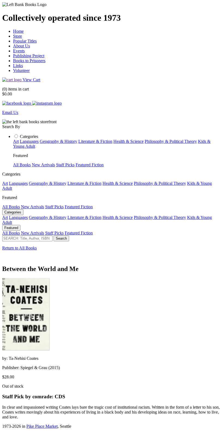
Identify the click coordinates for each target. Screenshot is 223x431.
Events (19, 51)
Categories (29, 136)
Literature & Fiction (95, 141)
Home (18, 31)
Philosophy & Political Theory (171, 141)
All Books (22, 164)
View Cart (31, 79)
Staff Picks (65, 164)
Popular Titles (25, 41)
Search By (11, 126)
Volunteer (21, 70)
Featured (11, 228)
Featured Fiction (90, 164)
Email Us (10, 112)
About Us (21, 46)
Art (16, 141)
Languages (29, 141)
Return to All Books (19, 248)
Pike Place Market (42, 426)
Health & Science (128, 141)
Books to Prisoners (29, 60)
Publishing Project (28, 55)
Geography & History (58, 141)
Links (18, 65)
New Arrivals (43, 164)
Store (17, 36)
